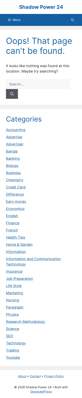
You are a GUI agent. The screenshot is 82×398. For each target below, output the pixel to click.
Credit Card (15, 187)
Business (13, 173)
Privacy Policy (54, 376)
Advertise (14, 137)
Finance (12, 223)
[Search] (12, 94)
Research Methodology (25, 322)
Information (16, 252)
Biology (12, 166)
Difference (15, 194)
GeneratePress (41, 391)
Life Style (13, 286)
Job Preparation (19, 278)
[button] (72, 20)
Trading (12, 350)
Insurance (14, 271)
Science (12, 329)
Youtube (13, 357)
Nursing (12, 300)
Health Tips (15, 237)
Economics (15, 209)
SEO (9, 336)
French (12, 230)
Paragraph (14, 307)
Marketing (14, 293)
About (22, 376)
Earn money (16, 201)
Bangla (12, 151)
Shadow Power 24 (41, 7)
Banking (13, 158)
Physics (12, 314)
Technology (16, 343)
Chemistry (14, 180)
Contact (35, 376)
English (12, 216)
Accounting (15, 130)
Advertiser (14, 144)
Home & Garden (19, 244)
